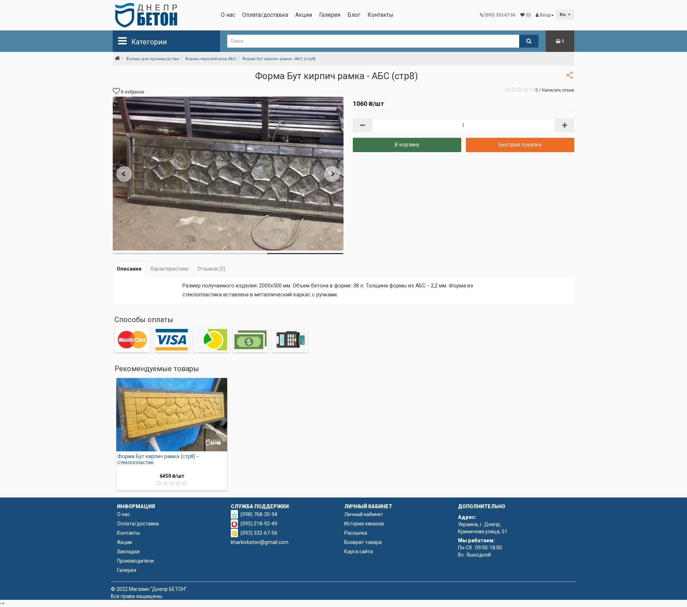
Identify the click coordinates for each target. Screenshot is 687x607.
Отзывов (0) (211, 269)
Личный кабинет (363, 514)
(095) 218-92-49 (258, 523)
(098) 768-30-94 (258, 514)
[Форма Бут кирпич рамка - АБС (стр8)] (228, 174)
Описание (129, 269)
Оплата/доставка (265, 14)
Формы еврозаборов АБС (210, 59)
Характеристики (169, 269)
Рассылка (355, 533)
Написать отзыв (558, 90)
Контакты (380, 14)
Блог (353, 14)
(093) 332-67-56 (258, 533)
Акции (303, 14)
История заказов (364, 523)
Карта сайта (358, 551)
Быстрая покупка (520, 144)
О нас (228, 14)
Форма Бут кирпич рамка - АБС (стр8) (279, 59)
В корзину (407, 144)
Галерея (329, 14)
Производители (135, 561)
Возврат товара (363, 542)
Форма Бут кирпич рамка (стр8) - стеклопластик (158, 459)
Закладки (128, 551)
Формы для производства (152, 59)
